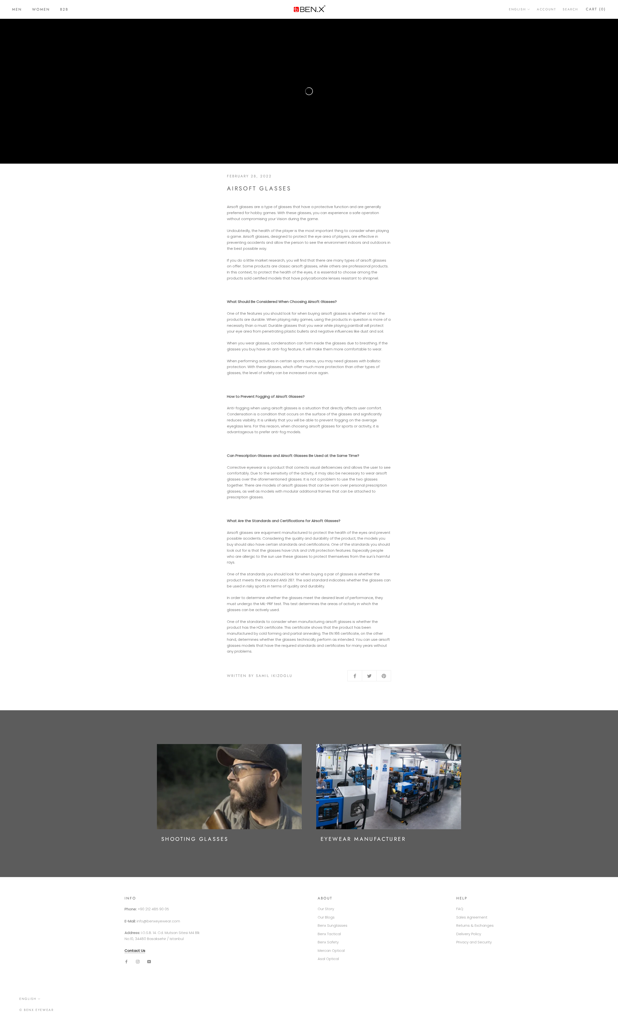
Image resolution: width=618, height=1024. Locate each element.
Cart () (596, 9)
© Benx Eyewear (36, 1010)
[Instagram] (138, 962)
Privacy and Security (474, 942)
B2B (64, 9)
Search (570, 9)
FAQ (459, 908)
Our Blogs (326, 917)
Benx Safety (328, 942)
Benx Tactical (329, 933)
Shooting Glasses (194, 839)
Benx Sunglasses (332, 925)
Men (17, 9)
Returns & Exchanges (475, 925)
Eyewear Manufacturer (363, 839)
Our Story (326, 908)
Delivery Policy (468, 933)
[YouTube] (149, 962)
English (517, 9)
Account (546, 9)
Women (41, 9)
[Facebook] (126, 962)
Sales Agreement (471, 917)
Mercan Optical (331, 950)
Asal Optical (328, 958)
